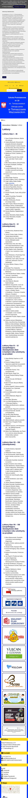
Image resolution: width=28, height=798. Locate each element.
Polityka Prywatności (9, 776)
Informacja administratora (14, 88)
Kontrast (21, 85)
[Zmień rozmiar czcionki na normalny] (10, 85)
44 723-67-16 (7, 756)
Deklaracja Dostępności (9, 778)
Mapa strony (18, 82)
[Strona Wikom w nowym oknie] (4, 797)
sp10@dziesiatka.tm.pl (9, 758)
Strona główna (11, 82)
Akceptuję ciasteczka (19, 6)
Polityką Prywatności (12, 2)
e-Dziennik (6, 770)
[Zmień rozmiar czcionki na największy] (17, 85)
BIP (4, 768)
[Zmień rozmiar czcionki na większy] (13, 85)
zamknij (4, 77)
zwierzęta (11, 183)
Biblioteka (14, 125)
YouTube (5, 774)
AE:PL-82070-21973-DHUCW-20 (12, 760)
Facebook (6, 772)
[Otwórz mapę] (10, 789)
